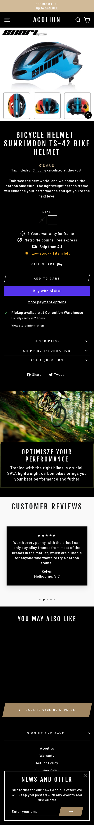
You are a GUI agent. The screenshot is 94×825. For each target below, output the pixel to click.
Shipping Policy (47, 770)
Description (47, 341)
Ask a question (47, 360)
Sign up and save (46, 733)
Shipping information (47, 350)
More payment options (47, 302)
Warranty (47, 755)
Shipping (40, 170)
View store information (27, 325)
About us (47, 748)
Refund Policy (47, 763)
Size (47, 211)
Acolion (47, 20)
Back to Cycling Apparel (49, 709)
